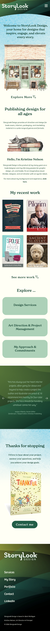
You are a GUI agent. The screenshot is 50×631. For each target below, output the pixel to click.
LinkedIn (9, 601)
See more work (23, 277)
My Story (10, 579)
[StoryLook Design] (18, 7)
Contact (9, 594)
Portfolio (9, 586)
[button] (46, 5)
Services (9, 572)
